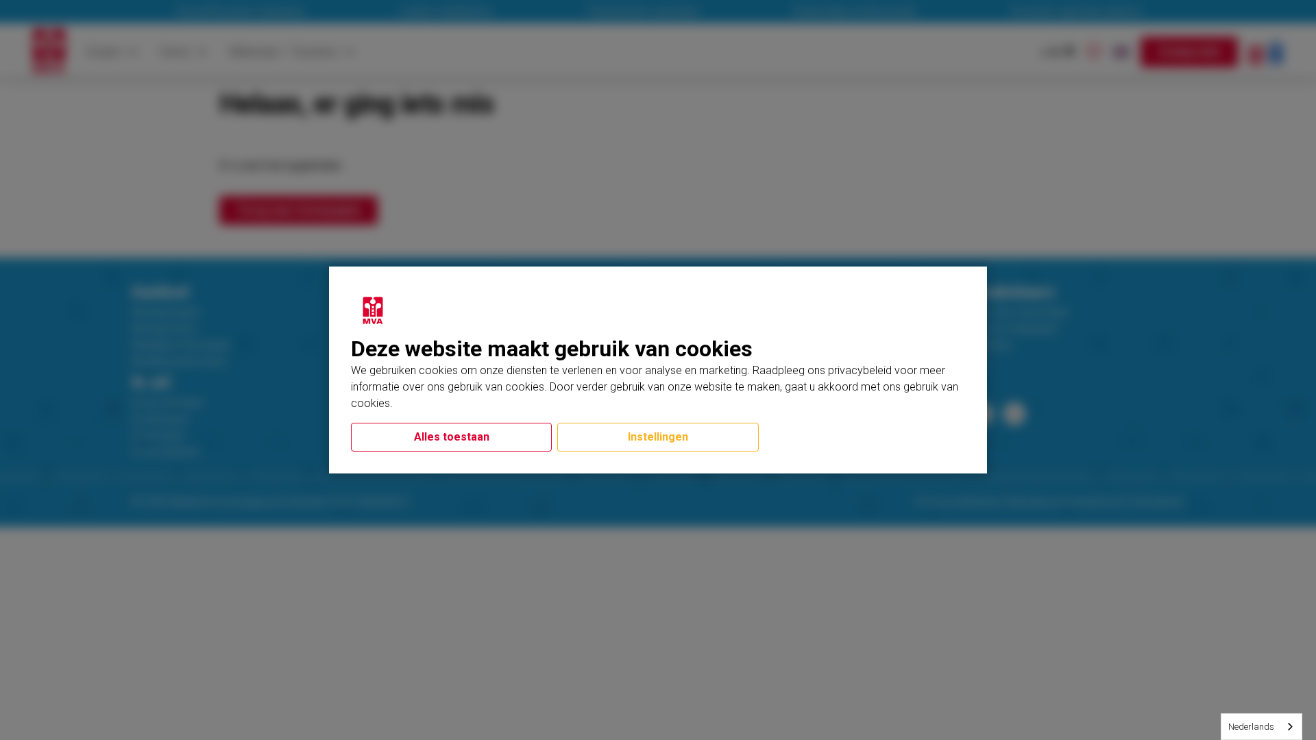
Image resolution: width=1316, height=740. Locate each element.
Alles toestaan (451, 436)
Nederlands (1251, 727)
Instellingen (658, 436)
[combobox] (1261, 726)
